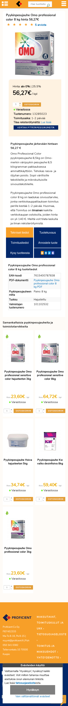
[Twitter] (49, 253)
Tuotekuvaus (47, 232)
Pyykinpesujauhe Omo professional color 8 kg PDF (46, 283)
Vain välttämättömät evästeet (32, 696)
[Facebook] (52, 253)
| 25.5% (31, 86)
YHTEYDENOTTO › (49, 657)
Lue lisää (46, 122)
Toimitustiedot (20, 242)
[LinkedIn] (45, 253)
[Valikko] (64, 5)
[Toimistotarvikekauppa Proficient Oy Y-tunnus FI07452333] (17, 619)
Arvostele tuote (47, 242)
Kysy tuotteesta (20, 253)
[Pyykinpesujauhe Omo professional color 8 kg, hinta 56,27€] (34, 53)
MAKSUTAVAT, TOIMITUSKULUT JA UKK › (50, 622)
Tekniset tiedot (19, 232)
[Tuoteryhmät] (5, 5)
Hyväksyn (32, 690)
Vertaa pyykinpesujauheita (36, 127)
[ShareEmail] (42, 253)
